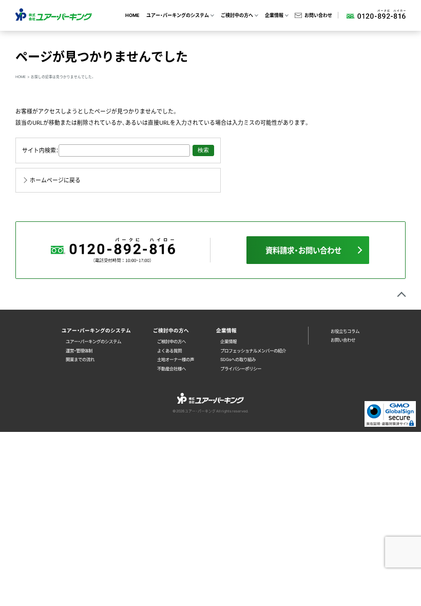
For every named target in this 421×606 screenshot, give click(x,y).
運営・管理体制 (79, 350)
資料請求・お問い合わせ (303, 250)
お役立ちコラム (345, 331)
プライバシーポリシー (240, 368)
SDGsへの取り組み (238, 359)
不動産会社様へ (171, 368)
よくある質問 (169, 350)
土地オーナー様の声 (175, 359)
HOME (132, 15)
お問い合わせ (318, 15)
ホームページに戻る (55, 180)
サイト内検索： (40, 150)
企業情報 (228, 341)
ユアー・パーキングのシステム (93, 341)
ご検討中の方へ (171, 341)
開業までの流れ (80, 359)
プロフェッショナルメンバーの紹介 (253, 350)
